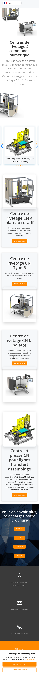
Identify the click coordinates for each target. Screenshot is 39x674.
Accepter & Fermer (19, 664)
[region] (19, 662)
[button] (16, 165)
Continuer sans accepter (19, 670)
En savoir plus (31, 659)
